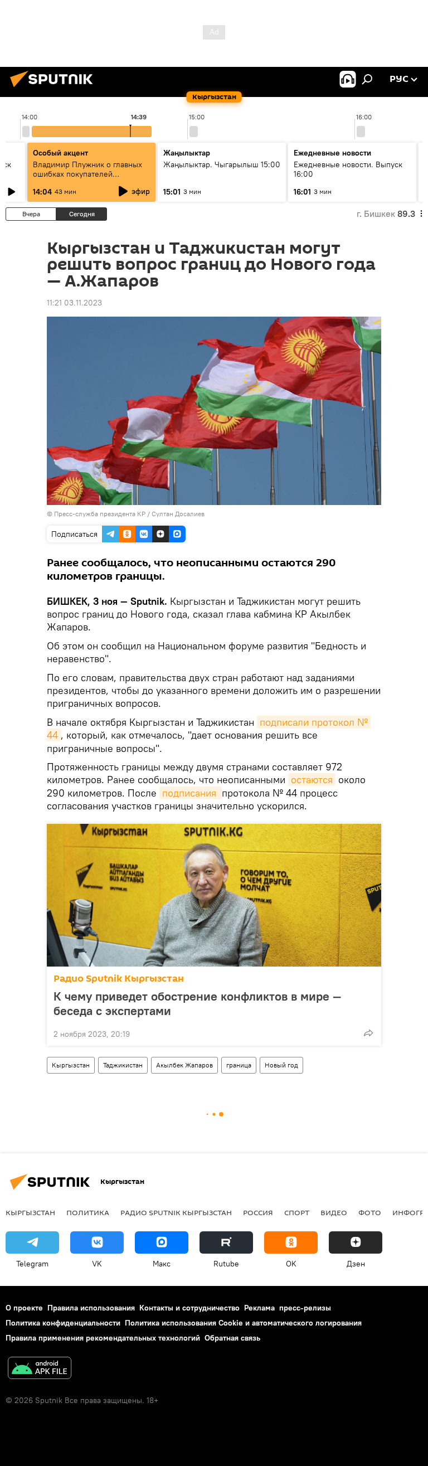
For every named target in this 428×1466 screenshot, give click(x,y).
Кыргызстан (71, 1065)
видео (333, 1212)
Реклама (259, 1308)
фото (369, 1212)
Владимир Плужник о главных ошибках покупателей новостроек (87, 173)
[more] (368, 1033)
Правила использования (91, 1308)
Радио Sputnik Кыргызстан (119, 979)
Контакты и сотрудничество (189, 1308)
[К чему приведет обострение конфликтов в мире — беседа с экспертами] (214, 895)
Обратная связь (232, 1338)
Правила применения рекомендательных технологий (103, 1338)
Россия (258, 1212)
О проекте (24, 1308)
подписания (190, 793)
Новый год (281, 1065)
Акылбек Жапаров (184, 1065)
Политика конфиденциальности (63, 1323)
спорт (296, 1212)
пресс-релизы (305, 1308)
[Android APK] (39, 1369)
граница (238, 1065)
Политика (87, 1212)
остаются (312, 779)
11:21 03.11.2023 (74, 303)
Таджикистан (123, 1065)
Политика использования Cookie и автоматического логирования (243, 1323)
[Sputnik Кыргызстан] (55, 89)
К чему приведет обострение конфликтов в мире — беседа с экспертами (197, 1003)
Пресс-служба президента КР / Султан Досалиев (129, 513)
